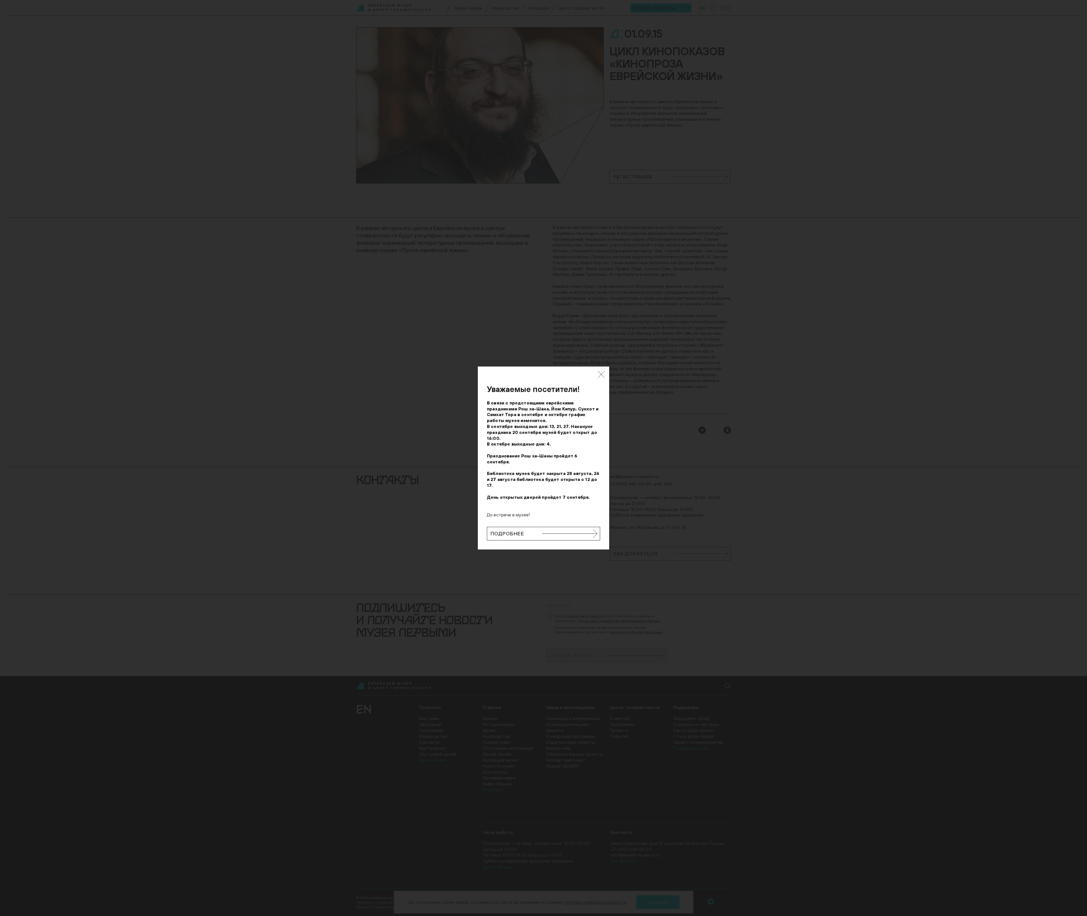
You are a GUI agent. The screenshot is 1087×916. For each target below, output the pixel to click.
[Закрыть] (601, 374)
